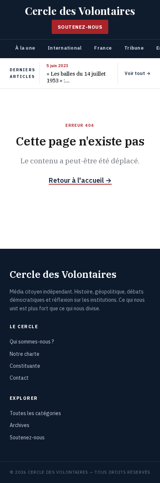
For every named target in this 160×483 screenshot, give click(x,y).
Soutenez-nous (80, 27)
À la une (25, 48)
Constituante (25, 366)
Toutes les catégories (35, 413)
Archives (19, 425)
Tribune (134, 48)
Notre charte (24, 354)
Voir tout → (137, 73)
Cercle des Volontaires (80, 10)
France (103, 48)
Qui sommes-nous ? (32, 341)
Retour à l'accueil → (80, 180)
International (64, 48)
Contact (19, 377)
